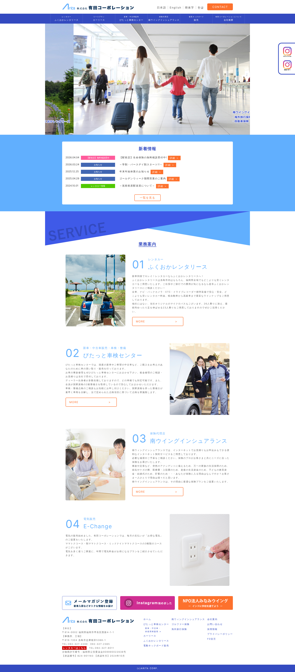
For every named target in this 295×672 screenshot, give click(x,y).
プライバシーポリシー (220, 634)
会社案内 (212, 619)
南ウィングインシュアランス (188, 619)
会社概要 (228, 18)
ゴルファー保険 (180, 624)
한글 (201, 7)
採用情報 (212, 629)
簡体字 (189, 7)
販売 (196, 18)
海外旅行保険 (179, 629)
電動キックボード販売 (156, 645)
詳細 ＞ (174, 157)
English (175, 7)
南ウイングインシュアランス (163, 18)
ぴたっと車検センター (131, 18)
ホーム (147, 619)
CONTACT (220, 7)
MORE (140, 321)
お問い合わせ (215, 624)
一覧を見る (147, 197)
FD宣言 (211, 639)
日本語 (161, 7)
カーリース (99, 18)
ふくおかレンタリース (67, 18)
